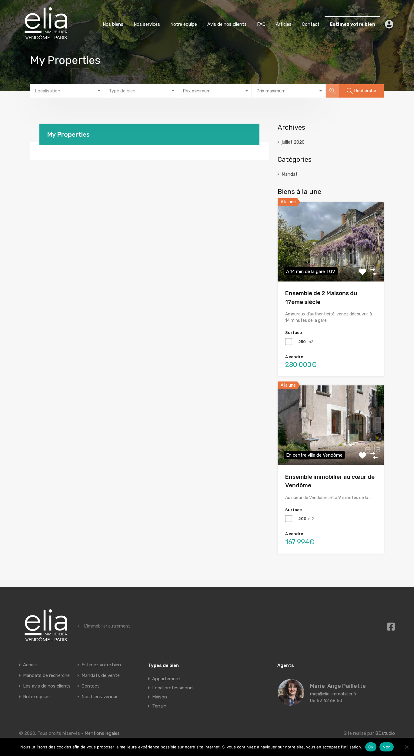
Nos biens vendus (100, 696)
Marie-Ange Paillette (338, 686)
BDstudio (385, 733)
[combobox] (67, 91)
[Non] (406, 747)
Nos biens (113, 24)
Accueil (30, 665)
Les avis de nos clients (47, 686)
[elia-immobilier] (46, 39)
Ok (371, 746)
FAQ (261, 24)
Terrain (159, 706)
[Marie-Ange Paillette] (291, 703)
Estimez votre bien (352, 24)
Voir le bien (330, 265)
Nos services (147, 24)
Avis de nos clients (227, 24)
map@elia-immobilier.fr (333, 694)
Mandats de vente (101, 675)
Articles (284, 24)
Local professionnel (172, 688)
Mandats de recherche (46, 675)
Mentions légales (102, 733)
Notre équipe (183, 24)
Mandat (290, 174)
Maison (159, 697)
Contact (310, 24)
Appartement (166, 678)
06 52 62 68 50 (326, 700)
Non (386, 746)
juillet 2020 (293, 142)
